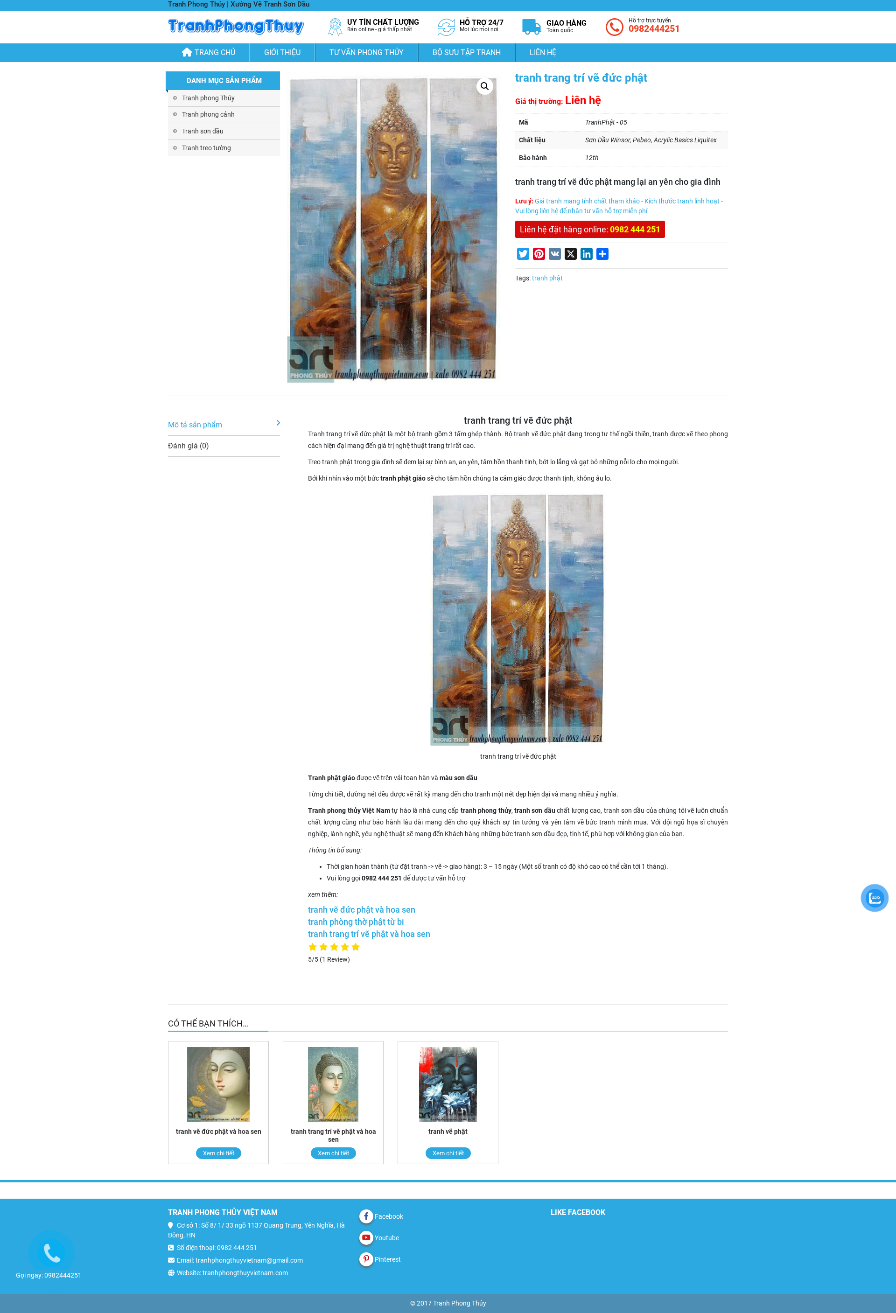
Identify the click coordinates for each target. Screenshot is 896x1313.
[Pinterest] (366, 1259)
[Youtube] (366, 1238)
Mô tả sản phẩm (195, 424)
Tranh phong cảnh (208, 114)
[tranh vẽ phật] (448, 1084)
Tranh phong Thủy (208, 98)
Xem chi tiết (218, 1153)
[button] (484, 86)
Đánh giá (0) (188, 445)
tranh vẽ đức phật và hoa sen (361, 910)
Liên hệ (543, 52)
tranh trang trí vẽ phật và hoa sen (369, 934)
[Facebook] (366, 1216)
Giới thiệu (282, 52)
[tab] (224, 425)
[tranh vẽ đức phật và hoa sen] (218, 1084)
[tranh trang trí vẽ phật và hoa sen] (333, 1084)
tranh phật (547, 278)
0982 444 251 (635, 229)
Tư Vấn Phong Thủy (366, 52)
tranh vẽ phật (448, 1131)
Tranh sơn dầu (203, 131)
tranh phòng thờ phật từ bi (356, 922)
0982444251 (654, 28)
